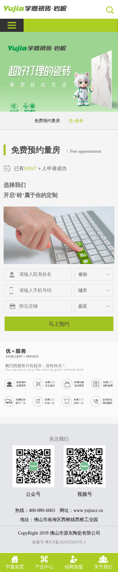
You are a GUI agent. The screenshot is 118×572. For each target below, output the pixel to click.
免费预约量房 (47, 120)
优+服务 (76, 120)
